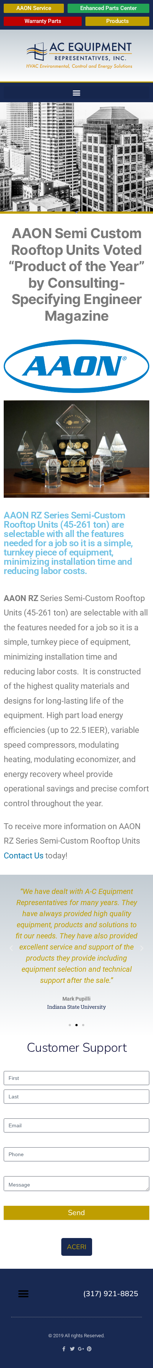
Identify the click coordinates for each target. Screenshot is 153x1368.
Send (76, 1213)
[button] (76, 92)
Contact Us (23, 855)
